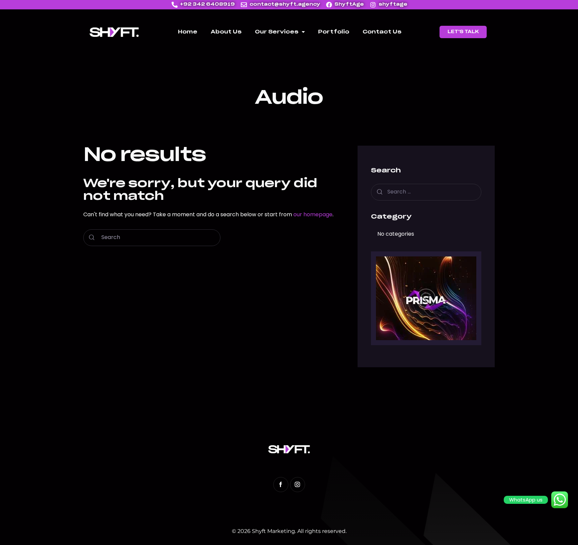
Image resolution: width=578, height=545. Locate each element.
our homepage (312, 214)
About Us (226, 31)
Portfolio (333, 31)
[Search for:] (426, 192)
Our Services (276, 31)
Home (187, 31)
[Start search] (91, 237)
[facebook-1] (280, 484)
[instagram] (297, 484)
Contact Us (382, 31)
